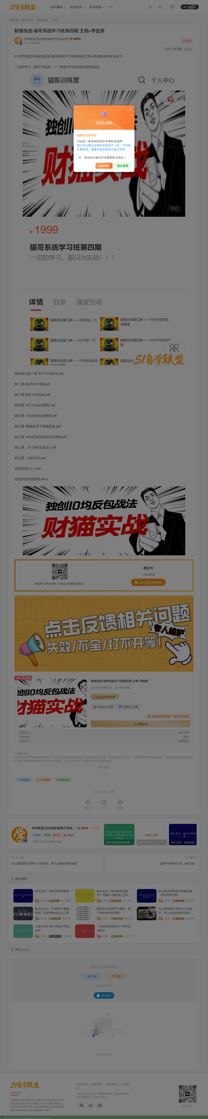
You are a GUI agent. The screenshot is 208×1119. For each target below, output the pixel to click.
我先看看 (122, 166)
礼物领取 (104, 166)
